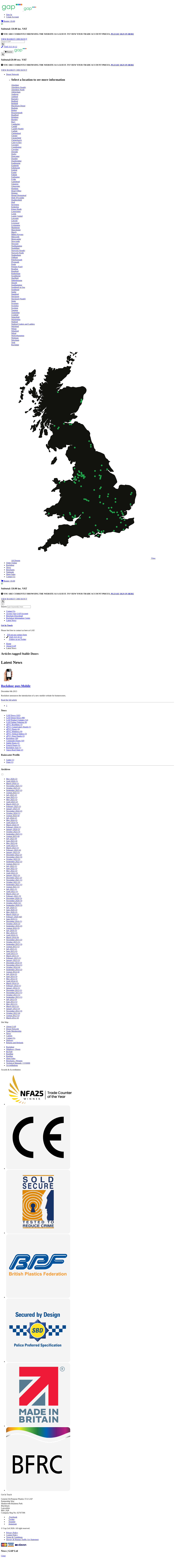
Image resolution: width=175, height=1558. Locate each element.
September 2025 (14, 790)
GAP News (13, 715)
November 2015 (14, 940)
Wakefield (15, 317)
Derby (13, 154)
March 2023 (12, 848)
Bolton (14, 110)
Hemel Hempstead (18, 195)
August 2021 (12, 887)
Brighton (14, 117)
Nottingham (16, 255)
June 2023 (11, 841)
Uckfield (14, 315)
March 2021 (12, 894)
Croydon (14, 149)
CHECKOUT (21, 39)
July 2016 (11, 930)
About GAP (11, 646)
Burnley (14, 119)
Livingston (15, 225)
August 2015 (12, 947)
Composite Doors (15, 741)
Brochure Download (14, 616)
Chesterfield (16, 138)
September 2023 (14, 834)
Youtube (11, 1522)
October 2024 (13, 813)
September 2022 (14, 862)
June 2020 (11, 910)
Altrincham (15, 92)
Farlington (15, 177)
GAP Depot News (15, 718)
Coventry (15, 145)
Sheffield (15, 278)
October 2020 (13, 903)
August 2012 (12, 1015)
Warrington (15, 319)
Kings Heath (16, 209)
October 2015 (13, 942)
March (14, 232)
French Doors (13, 745)
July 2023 (11, 839)
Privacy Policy (12, 1533)
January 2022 (13, 875)
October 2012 (13, 1013)
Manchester (16, 230)
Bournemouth (16, 113)
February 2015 (13, 958)
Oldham (14, 257)
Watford (14, 322)
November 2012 (14, 1011)
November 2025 (14, 786)
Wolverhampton (17, 336)
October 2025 (13, 788)
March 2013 (12, 1006)
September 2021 (14, 885)
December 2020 (14, 898)
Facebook (13, 1517)
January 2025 (13, 809)
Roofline (9, 1054)
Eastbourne (15, 163)
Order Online (11, 563)
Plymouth (15, 262)
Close (3, 1556)
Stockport (15, 296)
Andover (14, 94)
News (8, 567)
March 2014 (12, 983)
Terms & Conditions (14, 1537)
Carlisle (14, 131)
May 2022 (11, 871)
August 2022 (12, 864)
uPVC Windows (14, 731)
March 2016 (12, 937)
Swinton (14, 308)
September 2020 (14, 905)
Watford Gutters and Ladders (23, 324)
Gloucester (15, 186)
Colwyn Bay (16, 142)
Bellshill (14, 103)
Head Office (16, 191)
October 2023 (13, 832)
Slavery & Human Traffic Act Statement (22, 1539)
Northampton (16, 246)
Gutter (10, 760)
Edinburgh (15, 168)
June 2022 (11, 868)
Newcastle (15, 241)
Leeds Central (17, 216)
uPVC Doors (13, 729)
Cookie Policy (12, 1535)
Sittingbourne (16, 280)
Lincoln (14, 221)
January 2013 (13, 1009)
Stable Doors (12, 743)
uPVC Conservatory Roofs (18, 727)
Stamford (15, 294)
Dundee (14, 159)
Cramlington (16, 147)
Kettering (15, 207)
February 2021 (13, 896)
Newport (14, 244)
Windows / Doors (13, 1049)
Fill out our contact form (17, 635)
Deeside (14, 152)
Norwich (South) (18, 250)
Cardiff (14, 126)
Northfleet (15, 248)
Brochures (10, 570)
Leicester (15, 218)
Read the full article (9, 700)
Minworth (15, 237)
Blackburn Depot (18, 106)
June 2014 (11, 976)
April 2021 (12, 891)
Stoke (13, 301)
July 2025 (11, 795)
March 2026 (12, 783)
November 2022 (14, 857)
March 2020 (12, 914)
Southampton (16, 285)
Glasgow (15, 184)
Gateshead (15, 182)
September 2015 (14, 944)
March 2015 (12, 956)
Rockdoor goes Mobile (15, 686)
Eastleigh (15, 165)
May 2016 (11, 933)
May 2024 (11, 820)
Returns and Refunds (14, 1043)
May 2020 (11, 912)
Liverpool (15, 223)
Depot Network (12, 74)
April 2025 (12, 802)
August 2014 (12, 972)
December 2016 (14, 921)
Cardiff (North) (17, 129)
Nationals (10, 572)
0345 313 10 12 (15, 637)
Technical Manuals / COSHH (18, 1063)
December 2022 (14, 855)
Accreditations (12, 1065)
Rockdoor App (13, 748)
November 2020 (14, 901)
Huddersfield (16, 200)
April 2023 (12, 845)
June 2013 (11, 1002)
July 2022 (11, 866)
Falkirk (14, 175)
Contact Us (10, 577)
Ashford (14, 96)
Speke (13, 292)
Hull (13, 202)
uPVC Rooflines (14, 725)
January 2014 (13, 988)
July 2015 (11, 949)
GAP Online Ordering (16, 722)
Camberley (15, 124)
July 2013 (11, 999)
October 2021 (13, 882)
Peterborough (16, 260)
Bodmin (14, 108)
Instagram (13, 1524)
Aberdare (15, 85)
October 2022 (13, 859)
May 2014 (11, 979)
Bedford (14, 101)
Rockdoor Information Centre (18, 618)
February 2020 (14, 917)
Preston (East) (17, 267)
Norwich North (17, 253)
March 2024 (12, 825)
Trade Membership (13, 1031)
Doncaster (15, 156)
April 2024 (12, 822)
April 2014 (12, 981)
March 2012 (12, 1018)
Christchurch (16, 140)
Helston (14, 193)
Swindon (15, 306)
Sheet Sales (10, 574)
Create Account (12, 17)
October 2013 (13, 995)
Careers (9, 1036)
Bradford (15, 115)
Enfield (14, 170)
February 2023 (13, 850)
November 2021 (14, 880)
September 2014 (14, 970)
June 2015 (11, 951)
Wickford (15, 326)
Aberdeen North (17, 90)
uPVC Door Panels (15, 736)
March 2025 (12, 804)
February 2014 (13, 986)
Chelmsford (16, 133)
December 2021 (14, 878)
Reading (14, 269)
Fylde (13, 179)
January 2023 (13, 852)
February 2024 (13, 827)
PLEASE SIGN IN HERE (122, 34)
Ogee (9, 762)
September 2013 (14, 997)
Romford (15, 271)
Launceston (16, 211)
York (13, 342)
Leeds (13, 214)
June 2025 (11, 797)
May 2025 (11, 799)
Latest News (11, 620)
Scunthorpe (15, 276)
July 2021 (11, 889)
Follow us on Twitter (17, 639)
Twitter (11, 1519)
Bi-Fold (9, 1051)
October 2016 (13, 924)
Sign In (9, 15)
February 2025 (13, 806)
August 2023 (12, 836)
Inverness (15, 205)
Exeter (14, 172)
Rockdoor (10, 565)
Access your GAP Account (17, 613)
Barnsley (14, 99)
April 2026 (12, 781)
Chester (14, 136)
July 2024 (11, 818)
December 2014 (14, 963)
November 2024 (14, 811)
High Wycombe (17, 198)
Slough (14, 283)
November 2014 (14, 965)
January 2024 (13, 829)
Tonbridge (15, 313)
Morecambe (16, 239)
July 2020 (11, 907)
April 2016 (12, 935)
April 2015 (12, 953)
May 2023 (11, 843)
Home (8, 644)
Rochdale (15, 345)
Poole (13, 264)
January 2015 (13, 960)
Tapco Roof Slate (14, 750)
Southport (15, 290)
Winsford (15, 331)
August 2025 (12, 793)
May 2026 (11, 779)
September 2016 (14, 926)
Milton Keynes (17, 234)
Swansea (14, 303)
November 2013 (14, 993)
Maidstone (15, 227)
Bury (13, 122)
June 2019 (11, 919)
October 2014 (13, 967)
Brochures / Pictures (14, 1061)
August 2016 (12, 928)
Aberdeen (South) (18, 87)
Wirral (13, 333)
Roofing (9, 1056)
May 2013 (11, 1004)
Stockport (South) (18, 299)
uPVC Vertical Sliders (16, 734)
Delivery (9, 1040)
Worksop (15, 338)
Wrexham (15, 340)
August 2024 (12, 816)
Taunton (14, 310)
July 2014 (11, 974)
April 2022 (12, 873)
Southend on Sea (18, 287)
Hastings (14, 188)
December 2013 (14, 990)
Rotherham (15, 273)
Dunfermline (16, 161)
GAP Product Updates (17, 720)
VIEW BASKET (8, 39)
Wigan (14, 329)
